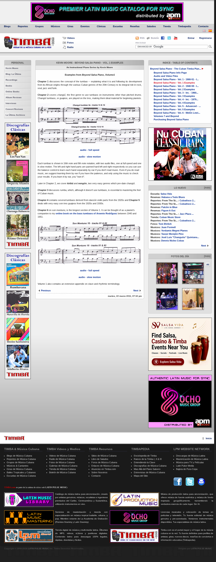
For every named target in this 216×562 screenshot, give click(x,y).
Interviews (11, 103)
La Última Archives (15, 115)
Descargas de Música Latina (190, 455)
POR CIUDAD (140, 43)
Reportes (23, 26)
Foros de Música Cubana (104, 462)
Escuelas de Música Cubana (21, 475)
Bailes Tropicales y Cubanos (21, 472)
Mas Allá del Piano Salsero (147, 469)
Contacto (203, 26)
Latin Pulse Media (185, 465)
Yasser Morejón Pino (172, 234)
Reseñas (134, 26)
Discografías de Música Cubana (150, 465)
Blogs (7, 26)
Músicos (55, 26)
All (207, 264)
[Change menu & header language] (204, 31)
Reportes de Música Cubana (21, 459)
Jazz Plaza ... (187, 214)
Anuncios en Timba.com (103, 469)
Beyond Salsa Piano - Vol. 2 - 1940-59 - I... (176, 86)
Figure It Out (168, 210)
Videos (71, 38)
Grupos (39, 26)
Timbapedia (184, 26)
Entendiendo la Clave (144, 462)
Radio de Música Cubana (62, 459)
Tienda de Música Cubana (62, 469)
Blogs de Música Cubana (19, 455)
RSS (142, 38)
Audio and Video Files (166, 76)
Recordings (11, 80)
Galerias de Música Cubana (63, 465)
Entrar (191, 38)
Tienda (167, 26)
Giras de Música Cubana (19, 469)
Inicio (209, 438)
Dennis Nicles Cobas (172, 240)
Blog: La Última (13, 74)
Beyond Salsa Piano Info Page (170, 72)
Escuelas (118, 26)
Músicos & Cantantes (17, 465)
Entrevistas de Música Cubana (149, 472)
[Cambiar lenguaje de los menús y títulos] (210, 31)
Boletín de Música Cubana (62, 472)
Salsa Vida (166, 194)
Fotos (70, 42)
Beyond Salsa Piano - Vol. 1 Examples (174, 82)
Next (203, 245)
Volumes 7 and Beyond (166, 116)
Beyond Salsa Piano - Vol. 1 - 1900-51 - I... (176, 79)
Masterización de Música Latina (192, 459)
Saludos (151, 26)
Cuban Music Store (170, 217)
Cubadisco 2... (187, 200)
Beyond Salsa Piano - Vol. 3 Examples (174, 96)
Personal (17, 62)
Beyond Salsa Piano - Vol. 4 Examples (174, 102)
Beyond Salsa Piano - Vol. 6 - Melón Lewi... (177, 113)
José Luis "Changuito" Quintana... (180, 237)
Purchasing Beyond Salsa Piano (171, 119)
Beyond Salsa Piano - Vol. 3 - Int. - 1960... (176, 92)
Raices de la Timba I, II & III (148, 459)
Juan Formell (168, 227)
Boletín (155, 38)
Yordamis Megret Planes (174, 230)
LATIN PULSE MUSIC (38, 548)
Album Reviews (14, 97)
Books (9, 86)
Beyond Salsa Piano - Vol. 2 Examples (174, 89)
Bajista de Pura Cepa (186, 469)
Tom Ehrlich (165, 224)
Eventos (85, 26)
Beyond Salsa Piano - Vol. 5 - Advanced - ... (177, 106)
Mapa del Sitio (141, 475)
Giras (70, 26)
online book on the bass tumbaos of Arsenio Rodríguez (87, 213)
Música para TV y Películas (190, 462)
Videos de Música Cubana (62, 455)
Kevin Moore (12, 68)
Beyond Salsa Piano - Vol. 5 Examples (174, 109)
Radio (70, 47)
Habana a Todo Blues (173, 197)
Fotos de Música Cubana (62, 462)
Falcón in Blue (169, 207)
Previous (46, 290)
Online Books (12, 91)
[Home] (14, 438)
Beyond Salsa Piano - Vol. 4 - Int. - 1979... (176, 99)
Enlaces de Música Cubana (105, 465)
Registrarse (205, 38)
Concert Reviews (14, 109)
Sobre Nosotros (99, 472)
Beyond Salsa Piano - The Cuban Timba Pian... (175, 68)
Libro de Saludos (99, 459)
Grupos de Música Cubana (20, 462)
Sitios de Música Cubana (103, 455)
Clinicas (101, 26)
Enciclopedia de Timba (145, 455)
